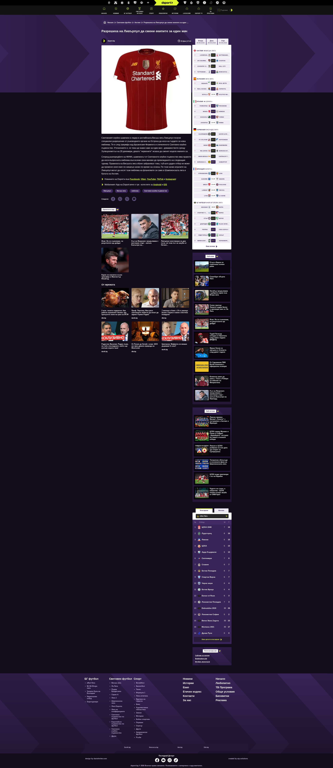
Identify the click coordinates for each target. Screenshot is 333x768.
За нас (187, 700)
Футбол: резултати (202, 662)
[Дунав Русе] (211, 2)
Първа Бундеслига (116, 690)
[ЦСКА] (122, 2)
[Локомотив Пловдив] (217, 2)
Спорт (151, 13)
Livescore (187, 13)
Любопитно (163, 13)
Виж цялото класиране (210, 639)
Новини (116, 13)
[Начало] (105, 23)
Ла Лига (205, 79)
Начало (104, 13)
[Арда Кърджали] (135, 2)
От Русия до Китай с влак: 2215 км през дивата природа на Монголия (145, 346)
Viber (143, 179)
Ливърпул (107, 191)
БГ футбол (128, 13)
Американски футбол (141, 733)
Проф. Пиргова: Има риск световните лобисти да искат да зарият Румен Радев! (145, 312)
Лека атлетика (142, 696)
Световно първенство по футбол (117, 717)
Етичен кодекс (192, 691)
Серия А (204, 101)
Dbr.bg (206, 747)
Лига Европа (116, 706)
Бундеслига (207, 130)
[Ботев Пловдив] (141, 2)
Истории (175, 13)
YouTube (151, 179)
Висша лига (121, 191)
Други (113, 736)
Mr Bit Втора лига (210, 203)
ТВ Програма (210, 12)
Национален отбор (92, 697)
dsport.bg (111, 41)
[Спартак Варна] (185, 2)
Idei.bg (180, 747)
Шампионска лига (116, 702)
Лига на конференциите (118, 710)
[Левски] (115, 2)
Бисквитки (222, 695)
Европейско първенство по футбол (117, 724)
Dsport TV (199, 13)
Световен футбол (139, 12)
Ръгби (138, 737)
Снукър (139, 726)
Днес (212, 42)
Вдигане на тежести (140, 700)
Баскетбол (140, 686)
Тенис (138, 689)
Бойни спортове (143, 719)
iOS (165, 184)
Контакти (188, 695)
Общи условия (225, 691)
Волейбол (140, 683)
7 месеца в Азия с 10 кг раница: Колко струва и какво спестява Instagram (175, 312)
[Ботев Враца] (204, 2)
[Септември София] (148, 3)
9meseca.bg (153, 747)
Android (157, 184)
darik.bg (134, 318)
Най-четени (210, 411)
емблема (135, 191)
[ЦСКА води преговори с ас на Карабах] (211, 478)
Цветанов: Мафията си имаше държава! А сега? (174, 345)
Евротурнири (92, 702)
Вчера (201, 42)
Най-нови (210, 256)
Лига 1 (204, 169)
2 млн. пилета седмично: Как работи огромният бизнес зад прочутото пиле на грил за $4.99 (114, 312)
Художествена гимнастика (142, 708)
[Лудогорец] (109, 2)
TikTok (160, 179)
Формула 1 (140, 693)
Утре (223, 42)
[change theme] (231, 10)
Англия (137, 23)
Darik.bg (127, 747)
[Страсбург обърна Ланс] (211, 281)
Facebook (135, 179)
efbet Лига (91, 683)
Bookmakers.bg (201, 659)
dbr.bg (103, 318)
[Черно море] (198, 2)
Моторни (139, 716)
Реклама (221, 700)
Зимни (139, 713)
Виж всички (210, 246)
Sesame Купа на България (93, 692)
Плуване (139, 722)
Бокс (138, 704)
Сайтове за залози (202, 655)
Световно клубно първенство (155, 191)
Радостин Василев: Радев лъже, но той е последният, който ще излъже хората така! (114, 346)
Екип (186, 687)
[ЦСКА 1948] (128, 2)
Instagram (171, 179)
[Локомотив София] (224, 2)
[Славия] (191, 2)
